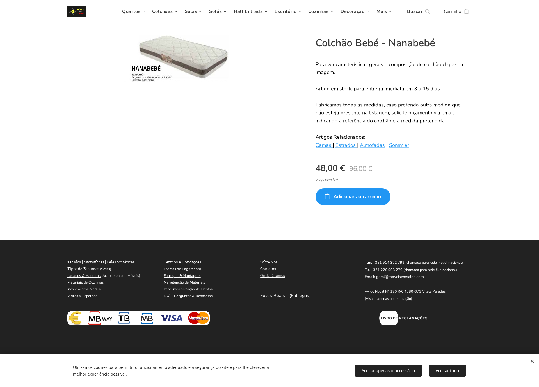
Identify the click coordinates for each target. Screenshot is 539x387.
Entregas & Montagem (182, 275)
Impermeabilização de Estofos (188, 289)
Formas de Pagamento (182, 269)
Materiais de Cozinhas (85, 282)
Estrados (346, 145)
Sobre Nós (268, 262)
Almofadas (372, 145)
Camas (324, 145)
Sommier (399, 145)
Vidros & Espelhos (82, 295)
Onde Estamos (272, 275)
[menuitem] (134, 11)
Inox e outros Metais (84, 289)
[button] (418, 11)
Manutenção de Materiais (184, 282)
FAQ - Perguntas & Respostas (188, 295)
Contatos (268, 269)
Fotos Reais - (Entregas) (285, 296)
